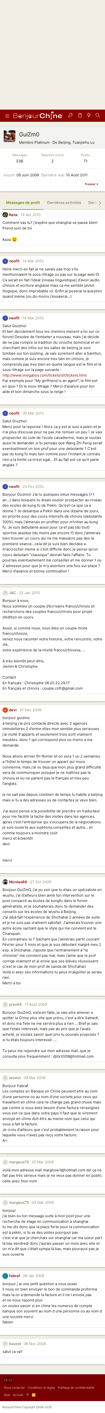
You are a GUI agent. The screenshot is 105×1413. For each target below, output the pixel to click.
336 (19, 161)
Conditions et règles (41, 1387)
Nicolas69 (18, 882)
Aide (7, 1395)
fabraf (14, 1275)
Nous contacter (14, 1387)
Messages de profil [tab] (23, 202)
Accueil (18, 1395)
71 (85, 161)
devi (13, 710)
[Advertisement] (52, 54)
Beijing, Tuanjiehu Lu (76, 142)
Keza (13, 214)
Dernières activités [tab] (64, 202)
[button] (7, 115)
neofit (14, 261)
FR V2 (8, 1380)
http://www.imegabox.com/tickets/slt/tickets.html (44, 375)
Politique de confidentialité (76, 1387)
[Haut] (28, 1395)
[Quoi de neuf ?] (89, 116)
